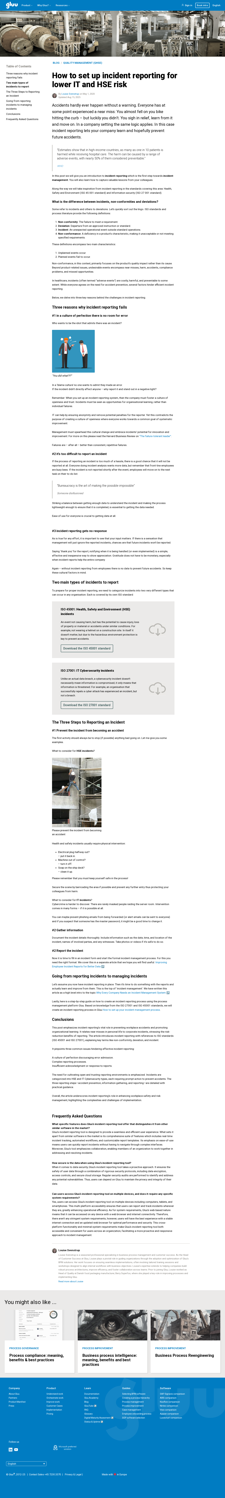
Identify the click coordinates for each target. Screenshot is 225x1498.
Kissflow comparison (170, 1402)
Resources (62, 5)
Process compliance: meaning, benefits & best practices (36, 1357)
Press (11, 1406)
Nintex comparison (169, 1406)
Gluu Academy (91, 1398)
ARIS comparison (168, 1398)
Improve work (53, 1402)
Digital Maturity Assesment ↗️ (99, 1418)
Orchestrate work (55, 1398)
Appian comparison (169, 1414)
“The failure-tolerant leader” (155, 436)
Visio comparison (168, 1410)
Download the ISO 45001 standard (87, 648)
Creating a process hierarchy (136, 1398)
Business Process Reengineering (184, 1355)
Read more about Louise (70, 1281)
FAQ (86, 1410)
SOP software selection (133, 1418)
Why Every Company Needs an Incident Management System (131, 992)
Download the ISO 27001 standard (87, 705)
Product (26, 5)
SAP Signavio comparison (172, 1394)
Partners (13, 1398)
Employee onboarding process (136, 1414)
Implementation (54, 1410)
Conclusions (13, 113)
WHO (60, 166)
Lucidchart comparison (171, 1418)
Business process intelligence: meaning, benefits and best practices (109, 1360)
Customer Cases (55, 1406)
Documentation (91, 1394)
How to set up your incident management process (131, 1009)
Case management (131, 1410)
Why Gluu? (43, 5)
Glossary (88, 1414)
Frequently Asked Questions (22, 119)
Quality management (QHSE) (82, 62)
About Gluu (14, 1394)
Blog (56, 62)
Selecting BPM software (133, 1394)
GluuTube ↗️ (90, 1406)
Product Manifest (17, 1402)
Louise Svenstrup (70, 93)
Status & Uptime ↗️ (93, 1422)
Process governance (24, 1348)
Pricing (50, 1414)
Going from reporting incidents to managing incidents (19, 104)
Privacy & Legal (73, 1474)
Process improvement (97, 1348)
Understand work (55, 1394)
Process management (133, 1402)
